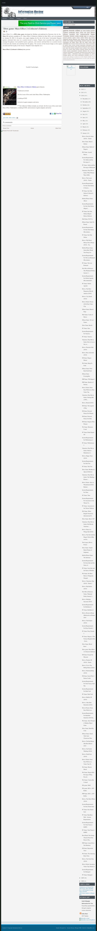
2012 (82, 89)
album (93, 32)
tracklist (72, 34)
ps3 (88, 32)
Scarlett (58, 928)
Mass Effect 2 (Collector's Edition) (26, 87)
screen (73, 45)
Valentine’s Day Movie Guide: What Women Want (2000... (88, 173)
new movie (75, 55)
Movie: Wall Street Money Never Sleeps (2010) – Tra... (88, 242)
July (84, 114)
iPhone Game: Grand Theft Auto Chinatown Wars (87, 736)
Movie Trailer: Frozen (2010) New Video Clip (87, 304)
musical (68, 46)
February (85, 130)
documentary (77, 40)
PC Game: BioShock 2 (88, 610)
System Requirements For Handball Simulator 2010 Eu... (88, 715)
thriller (64, 40)
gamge (77, 48)
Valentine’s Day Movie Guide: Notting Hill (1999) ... (88, 397)
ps (90, 40)
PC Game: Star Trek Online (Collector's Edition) (87, 193)
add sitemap (70, 56)
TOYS (25, 18)
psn (64, 48)
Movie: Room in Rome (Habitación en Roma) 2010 (88, 615)
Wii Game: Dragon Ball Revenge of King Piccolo (88, 775)
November (85, 102)
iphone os (81, 58)
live (86, 46)
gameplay (82, 45)
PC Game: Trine (86, 495)
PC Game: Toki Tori (87, 466)
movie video (86, 58)
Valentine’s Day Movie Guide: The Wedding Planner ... (88, 477)
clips (67, 48)
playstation (74, 51)
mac (79, 39)
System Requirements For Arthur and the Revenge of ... (87, 160)
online (90, 39)
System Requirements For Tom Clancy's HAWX (87, 825)
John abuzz (85, 913)
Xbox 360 (79, 42)
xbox (13, 117)
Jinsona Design (70, 928)
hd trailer (72, 42)
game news (68, 45)
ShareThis (59, 113)
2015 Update (85, 916)
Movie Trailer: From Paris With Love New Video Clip (88, 390)
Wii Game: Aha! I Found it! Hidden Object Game (88, 723)
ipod (88, 40)
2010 (82, 95)
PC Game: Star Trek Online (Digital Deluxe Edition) (87, 214)
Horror (86, 38)
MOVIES (5, 18)
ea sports (92, 53)
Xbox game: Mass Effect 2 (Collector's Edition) (25, 28)
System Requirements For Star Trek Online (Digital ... (88, 206)
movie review (66, 51)
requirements (84, 34)
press (86, 52)
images (72, 40)
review (93, 38)
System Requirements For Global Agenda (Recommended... (87, 278)
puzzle (65, 38)
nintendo (72, 32)
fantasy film (88, 49)
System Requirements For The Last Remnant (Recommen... (88, 258)
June (84, 117)
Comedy (66, 36)
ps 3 (79, 56)
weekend (65, 39)
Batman (85, 51)
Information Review (21, 12)
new (84, 31)
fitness (93, 49)
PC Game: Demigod (87, 875)
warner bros (82, 43)
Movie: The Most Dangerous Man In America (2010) (87, 291)
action (82, 38)
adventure (92, 36)
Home (32, 128)
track (86, 39)
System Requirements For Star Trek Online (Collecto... (88, 185)
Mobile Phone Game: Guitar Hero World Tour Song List (87, 250)
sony (81, 32)
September (85, 108)
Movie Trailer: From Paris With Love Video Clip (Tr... (87, 762)
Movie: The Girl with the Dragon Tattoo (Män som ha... (88, 537)
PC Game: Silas (86, 328)
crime (90, 42)
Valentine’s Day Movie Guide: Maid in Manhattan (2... (88, 450)
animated (65, 43)
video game (78, 46)
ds (88, 36)
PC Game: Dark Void (87, 694)
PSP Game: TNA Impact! (88, 379)
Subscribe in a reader (69, 24)
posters (70, 38)
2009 (82, 878)
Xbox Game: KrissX (87, 325)
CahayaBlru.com (90, 928)
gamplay (77, 58)
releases (75, 39)
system (65, 32)
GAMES (19, 18)
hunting (83, 46)
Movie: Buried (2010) (87, 403)
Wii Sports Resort (71, 58)
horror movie (75, 43)
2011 (82, 92)
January (85, 133)
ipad (93, 39)
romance (84, 40)
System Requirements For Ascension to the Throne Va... (88, 500)
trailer (88, 31)
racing (70, 39)
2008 (82, 881)
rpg (89, 38)
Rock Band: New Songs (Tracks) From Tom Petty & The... (88, 838)
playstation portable (83, 55)
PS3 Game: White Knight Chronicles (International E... (87, 513)
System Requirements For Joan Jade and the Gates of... (88, 563)
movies (72, 36)
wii (85, 32)
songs (81, 36)
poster (93, 31)
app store (90, 52)
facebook (82, 52)
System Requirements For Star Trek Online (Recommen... (88, 229)
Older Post (58, 128)
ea (67, 49)
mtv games (92, 58)
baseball (86, 53)
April (84, 124)
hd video (85, 42)
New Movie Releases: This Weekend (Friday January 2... (88, 270)
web (94, 42)
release (83, 39)
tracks (70, 49)
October (85, 105)
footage (65, 55)
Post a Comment (7, 125)
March (84, 127)
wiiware (65, 52)
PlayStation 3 (71, 52)
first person (72, 48)
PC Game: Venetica (87, 337)
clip (77, 34)
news (93, 40)
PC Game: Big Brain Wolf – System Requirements (87, 817)
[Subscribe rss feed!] (84, 918)
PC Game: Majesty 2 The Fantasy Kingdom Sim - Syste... (88, 639)
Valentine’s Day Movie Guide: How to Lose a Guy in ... (88, 342)
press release (91, 46)
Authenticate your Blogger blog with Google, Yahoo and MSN (86, 887)
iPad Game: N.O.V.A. (87, 219)
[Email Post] (17, 117)
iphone (65, 34)
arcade (78, 45)
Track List (88, 43)
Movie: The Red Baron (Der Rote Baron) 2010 (88, 743)
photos (64, 59)
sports (74, 38)
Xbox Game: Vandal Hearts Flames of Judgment (87, 550)
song (77, 36)
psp (85, 36)
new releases (91, 48)
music (78, 38)
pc (81, 31)
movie (71, 30)
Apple (93, 34)
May (84, 120)
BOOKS (12, 18)
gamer (69, 55)
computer (77, 52)
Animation (66, 42)
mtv (88, 51)
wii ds (73, 59)
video (10, 117)
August (85, 111)
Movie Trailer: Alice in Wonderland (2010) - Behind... (88, 485)
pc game (76, 56)
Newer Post (6, 128)
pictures (68, 59)
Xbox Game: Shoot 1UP (88, 519)
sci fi (70, 43)
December (85, 99)
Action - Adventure (73, 53)
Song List (81, 53)
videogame (89, 45)
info (68, 40)
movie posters (83, 48)
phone (64, 49)
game (6, 117)
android (82, 49)
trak (71, 59)
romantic (80, 51)
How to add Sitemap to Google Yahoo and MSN (86, 890)
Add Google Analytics (86, 56)
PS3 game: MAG (86, 785)
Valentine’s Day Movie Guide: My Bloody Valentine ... (88, 524)
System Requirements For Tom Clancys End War (88, 683)
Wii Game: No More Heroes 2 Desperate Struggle (87, 576)
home (3, 3)
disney (72, 46)
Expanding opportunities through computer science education (88, 908)
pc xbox (92, 51)
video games (76, 49)
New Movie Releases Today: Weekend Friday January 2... (87, 594)
